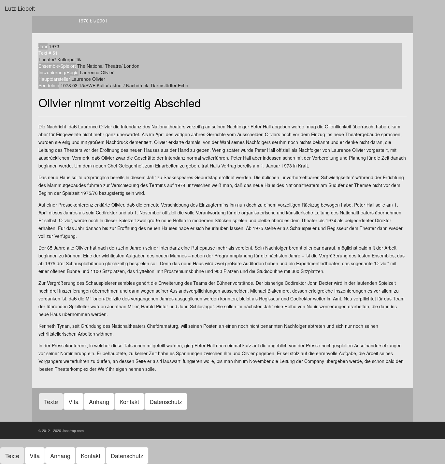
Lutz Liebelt (20, 8)
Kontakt (129, 401)
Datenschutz (166, 401)
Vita (73, 401)
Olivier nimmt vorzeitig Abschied (119, 102)
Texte (51, 401)
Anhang (99, 401)
